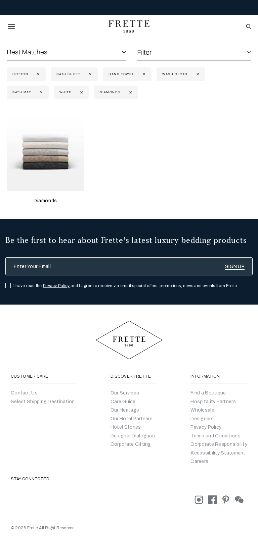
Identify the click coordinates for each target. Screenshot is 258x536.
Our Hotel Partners (132, 418)
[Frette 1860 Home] (129, 26)
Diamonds (45, 200)
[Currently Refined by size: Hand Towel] (143, 74)
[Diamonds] (45, 152)
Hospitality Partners (213, 401)
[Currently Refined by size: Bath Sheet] (89, 74)
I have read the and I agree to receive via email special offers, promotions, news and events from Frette (125, 285)
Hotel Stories (126, 427)
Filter (144, 52)
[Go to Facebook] (214, 499)
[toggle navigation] (11, 26)
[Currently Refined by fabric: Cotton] (37, 74)
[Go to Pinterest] (228, 499)
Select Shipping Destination (43, 401)
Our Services (125, 392)
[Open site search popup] (248, 27)
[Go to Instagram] (201, 499)
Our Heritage (125, 410)
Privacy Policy (56, 285)
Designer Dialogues (133, 435)
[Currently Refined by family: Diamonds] (130, 92)
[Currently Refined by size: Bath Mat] (40, 92)
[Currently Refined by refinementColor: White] (81, 92)
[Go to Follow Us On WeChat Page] (241, 499)
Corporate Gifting (131, 444)
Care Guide (123, 401)
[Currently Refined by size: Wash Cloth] (197, 74)
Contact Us (24, 392)
